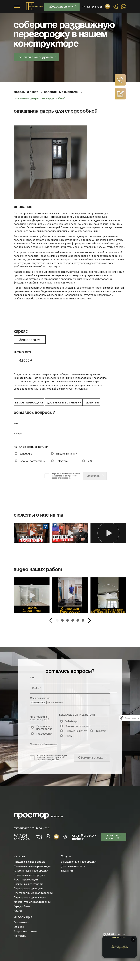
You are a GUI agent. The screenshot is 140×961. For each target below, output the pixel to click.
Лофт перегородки (26, 879)
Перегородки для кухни (28, 888)
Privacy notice (130, 718)
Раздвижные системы (61, 92)
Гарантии (67, 870)
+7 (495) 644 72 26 (22, 837)
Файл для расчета (40, 698)
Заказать (93, 476)
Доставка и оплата (73, 866)
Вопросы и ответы (25, 931)
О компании (21, 922)
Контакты (20, 935)
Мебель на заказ (26, 92)
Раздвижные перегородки (30, 861)
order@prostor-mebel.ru (84, 836)
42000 (25, 360)
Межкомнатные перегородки (32, 866)
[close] (138, 718)
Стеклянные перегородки (29, 875)
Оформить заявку (90, 757)
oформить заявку (60, 6)
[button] (50, 620)
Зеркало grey (29, 339)
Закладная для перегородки (78, 861)
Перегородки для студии (30, 897)
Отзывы (19, 926)
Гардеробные (22, 906)
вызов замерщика (29, 402)
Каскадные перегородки (29, 884)
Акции (18, 910)
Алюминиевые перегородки (31, 870)
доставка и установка (63, 402)
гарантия (92, 402)
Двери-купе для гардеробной (32, 901)
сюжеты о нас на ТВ (113, 836)
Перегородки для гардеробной (33, 892)
